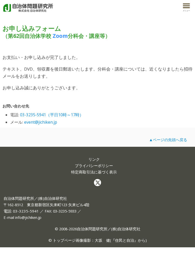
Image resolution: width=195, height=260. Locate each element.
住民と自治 (124, 240)
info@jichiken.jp (28, 217)
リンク (94, 159)
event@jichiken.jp (40, 122)
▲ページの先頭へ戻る (168, 139)
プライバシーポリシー (94, 166)
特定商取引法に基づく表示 (94, 172)
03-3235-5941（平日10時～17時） (52, 115)
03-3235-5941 (26, 211)
